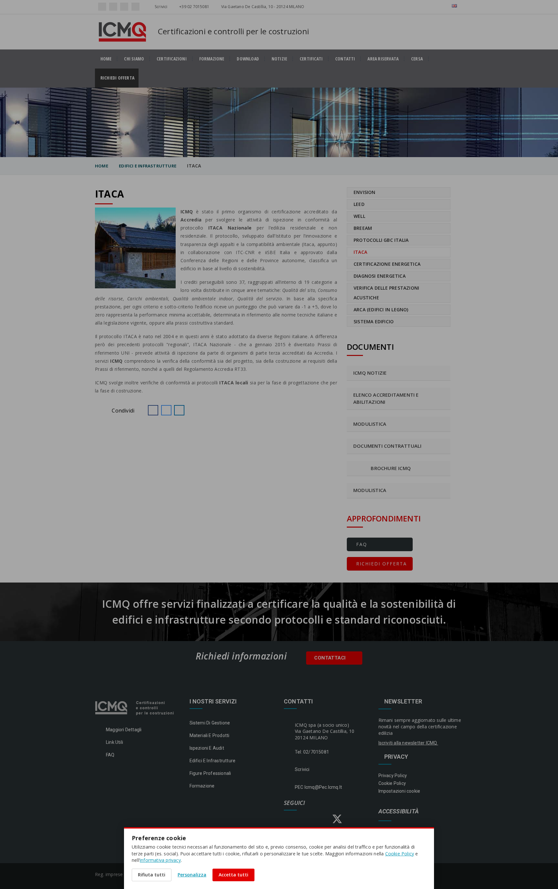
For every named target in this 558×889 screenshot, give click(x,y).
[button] (153, 410)
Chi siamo (134, 59)
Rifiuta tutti (151, 875)
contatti (345, 59)
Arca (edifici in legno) (381, 309)
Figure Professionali (210, 773)
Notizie (279, 59)
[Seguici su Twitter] (124, 7)
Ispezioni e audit (207, 748)
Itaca (360, 252)
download (248, 59)
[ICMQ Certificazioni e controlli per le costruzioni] (135, 707)
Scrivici (161, 6)
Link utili (114, 742)
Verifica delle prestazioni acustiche (386, 293)
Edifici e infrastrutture (147, 166)
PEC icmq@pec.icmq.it (318, 787)
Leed (359, 204)
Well (359, 216)
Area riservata (382, 59)
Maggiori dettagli (123, 729)
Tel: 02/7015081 (312, 752)
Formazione (211, 59)
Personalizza (192, 875)
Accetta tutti (233, 875)
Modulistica (369, 490)
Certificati (311, 59)
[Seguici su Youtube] (135, 7)
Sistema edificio (374, 321)
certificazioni (172, 59)
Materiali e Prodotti (210, 735)
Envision (365, 192)
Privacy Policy (392, 775)
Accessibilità (398, 812)
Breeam (363, 228)
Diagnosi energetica (380, 276)
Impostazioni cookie (399, 791)
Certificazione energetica (387, 264)
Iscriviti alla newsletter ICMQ (408, 742)
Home (101, 166)
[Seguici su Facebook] (102, 7)
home (106, 59)
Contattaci (330, 658)
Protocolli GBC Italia (381, 240)
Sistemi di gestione (210, 722)
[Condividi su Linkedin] (179, 410)
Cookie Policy (392, 783)
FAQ (360, 544)
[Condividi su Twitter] (166, 410)
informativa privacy (160, 860)
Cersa (417, 59)
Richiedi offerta (119, 78)
